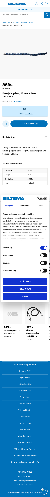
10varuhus (17, 101)
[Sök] (47, 15)
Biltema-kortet (25, 403)
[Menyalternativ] (4, 4)
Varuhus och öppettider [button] (25, 364)
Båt (9, 22)
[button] (25, 9)
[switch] (43, 255)
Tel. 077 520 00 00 (25, 476)
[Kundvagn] (46, 4)
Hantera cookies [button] (25, 442)
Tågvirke (16, 22)
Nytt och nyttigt (25, 384)
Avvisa (25, 296)
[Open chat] (44, 491)
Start (4, 22)
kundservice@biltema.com (25, 480)
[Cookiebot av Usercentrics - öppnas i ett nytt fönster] (36, 198)
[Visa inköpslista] (41, 4)
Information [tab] (25, 205)
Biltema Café (25, 371)
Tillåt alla (25, 281)
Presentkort (25, 397)
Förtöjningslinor (27, 22)
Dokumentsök (25, 429)
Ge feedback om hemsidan (25, 455)
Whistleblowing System (25, 449)
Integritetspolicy (25, 436)
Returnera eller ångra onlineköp (25, 462)
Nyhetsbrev (25, 377)
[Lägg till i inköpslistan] (5, 123)
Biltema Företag (25, 410)
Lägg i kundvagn (27, 124)
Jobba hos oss (25, 423)
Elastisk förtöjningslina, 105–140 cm (33, 333)
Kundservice (25, 390)
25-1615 (29, 113)
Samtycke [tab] (9, 205)
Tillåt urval (25, 289)
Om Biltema (25, 416)
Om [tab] (40, 205)
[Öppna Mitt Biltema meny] (36, 4)
